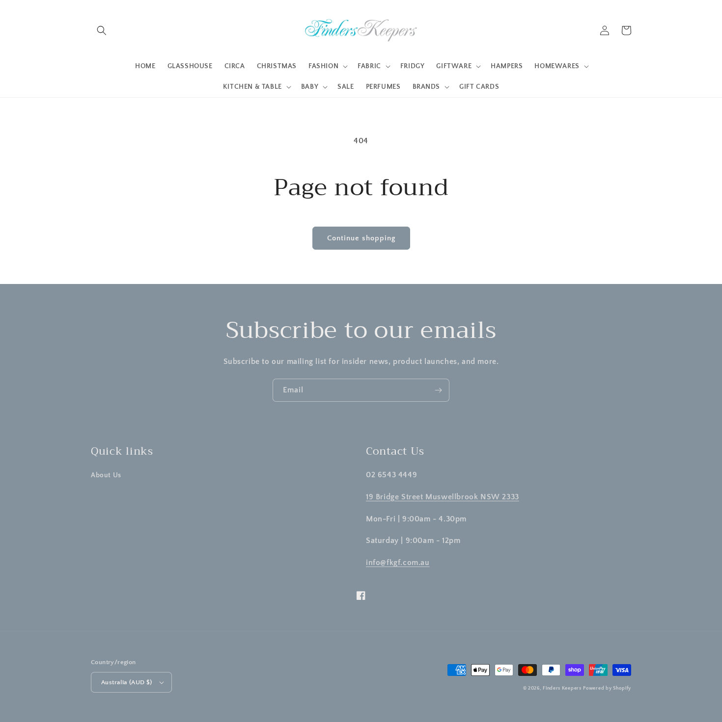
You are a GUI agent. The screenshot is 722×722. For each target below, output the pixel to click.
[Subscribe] (438, 390)
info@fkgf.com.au (398, 562)
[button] (101, 30)
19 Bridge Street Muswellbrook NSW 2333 (442, 496)
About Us (106, 475)
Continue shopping (361, 238)
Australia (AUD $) (126, 682)
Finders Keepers (562, 688)
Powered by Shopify (607, 688)
